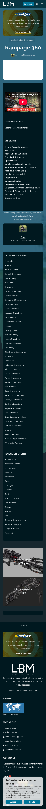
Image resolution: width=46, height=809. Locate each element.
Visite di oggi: (10, 728)
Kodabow (9, 356)
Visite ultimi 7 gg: (12, 737)
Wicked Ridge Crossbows (22, 40)
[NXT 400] (23, 562)
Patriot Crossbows (13, 382)
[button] (42, 4)
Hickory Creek (11, 330)
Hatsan (8, 326)
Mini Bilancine (10, 503)
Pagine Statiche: (11, 750)
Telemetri (9, 533)
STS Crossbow (11, 413)
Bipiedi (7, 481)
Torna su (24, 626)
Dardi (7, 494)
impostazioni (25, 797)
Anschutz (9, 261)
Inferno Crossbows (13, 343)
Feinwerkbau (10, 317)
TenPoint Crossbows (13, 426)
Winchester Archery (13, 443)
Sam (17, 55)
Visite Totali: (9, 741)
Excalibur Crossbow (13, 313)
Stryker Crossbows (13, 408)
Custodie (8, 490)
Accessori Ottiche (12, 464)
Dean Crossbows (12, 309)
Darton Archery (11, 304)
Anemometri (10, 468)
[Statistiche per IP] (23, 708)
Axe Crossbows (11, 270)
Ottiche (8, 507)
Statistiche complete (11, 714)
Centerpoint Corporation (15, 300)
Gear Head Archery (13, 322)
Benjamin (9, 283)
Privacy (11, 691)
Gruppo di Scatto (12, 498)
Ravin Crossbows (12, 391)
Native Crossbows (13, 374)
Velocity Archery (12, 434)
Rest (6, 516)
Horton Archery (11, 335)
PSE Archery (10, 387)
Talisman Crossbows (14, 421)
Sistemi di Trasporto (13, 524)
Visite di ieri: (9, 732)
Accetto (14, 802)
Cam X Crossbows (13, 291)
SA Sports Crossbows (14, 395)
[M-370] (23, 591)
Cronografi (9, 485)
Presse (7, 511)
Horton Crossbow (12, 339)
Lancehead (9, 361)
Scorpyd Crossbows (14, 400)
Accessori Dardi (11, 459)
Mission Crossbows (13, 369)
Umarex (8, 430)
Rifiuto (32, 802)
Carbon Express (12, 296)
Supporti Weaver (12, 529)
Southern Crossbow (13, 404)
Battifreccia (9, 477)
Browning (9, 287)
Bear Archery (10, 278)
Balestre (8, 472)
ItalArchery (9, 348)
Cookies (19, 691)
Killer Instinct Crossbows (15, 352)
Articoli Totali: (10, 745)
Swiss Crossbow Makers (15, 417)
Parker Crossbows (13, 378)
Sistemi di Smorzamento (15, 520)
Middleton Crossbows (14, 365)
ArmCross (9, 265)
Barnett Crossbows (13, 274)
